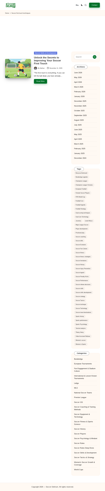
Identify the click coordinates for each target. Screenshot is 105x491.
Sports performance (81, 320)
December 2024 (80, 158)
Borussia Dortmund (81, 173)
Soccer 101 (78, 402)
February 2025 (79, 149)
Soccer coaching (81, 236)
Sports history (80, 316)
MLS (76, 388)
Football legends (80, 205)
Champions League (81, 181)
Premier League (80, 397)
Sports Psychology (81, 324)
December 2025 (80, 101)
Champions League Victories (84, 185)
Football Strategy (81, 209)
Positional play (80, 233)
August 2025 (79, 120)
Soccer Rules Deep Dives (84, 448)
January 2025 (79, 153)
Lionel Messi (88, 221)
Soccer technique (81, 304)
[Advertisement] (52, 31)
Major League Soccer (82, 225)
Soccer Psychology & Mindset (85, 438)
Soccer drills (79, 240)
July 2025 (78, 125)
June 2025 (78, 130)
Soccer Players (80, 434)
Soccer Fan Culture (81, 248)
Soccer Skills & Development (45, 53)
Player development (81, 229)
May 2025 (78, 134)
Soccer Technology (81, 308)
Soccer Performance (82, 280)
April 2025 (78, 139)
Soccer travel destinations (83, 312)
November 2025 (80, 106)
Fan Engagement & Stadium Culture (84, 370)
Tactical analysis (81, 328)
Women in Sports (81, 344)
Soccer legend (80, 272)
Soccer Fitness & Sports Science (83, 423)
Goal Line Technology (82, 217)
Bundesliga (78, 359)
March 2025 (78, 144)
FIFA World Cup (80, 197)
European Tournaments (83, 364)
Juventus (78, 221)
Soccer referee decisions (83, 284)
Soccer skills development (83, 292)
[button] (94, 5)
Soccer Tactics (80, 300)
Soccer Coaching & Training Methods (84, 408)
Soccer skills (79, 288)
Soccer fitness (80, 252)
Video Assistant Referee (83, 336)
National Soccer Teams (83, 393)
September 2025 (80, 115)
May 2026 (78, 77)
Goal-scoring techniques (83, 213)
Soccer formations (81, 260)
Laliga (76, 383)
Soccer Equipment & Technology (82, 415)
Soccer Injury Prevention (83, 268)
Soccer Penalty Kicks (82, 276)
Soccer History (80, 264)
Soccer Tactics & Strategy (84, 457)
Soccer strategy (80, 296)
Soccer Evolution (81, 244)
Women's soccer (81, 340)
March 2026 (78, 87)
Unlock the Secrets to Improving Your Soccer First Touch (47, 60)
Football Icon (79, 201)
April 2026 (78, 82)
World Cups (78, 470)
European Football (81, 189)
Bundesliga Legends (82, 177)
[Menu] (77, 5)
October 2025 (79, 111)
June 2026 (78, 73)
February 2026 (79, 92)
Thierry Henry (80, 332)
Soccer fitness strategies (83, 256)
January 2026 (79, 96)
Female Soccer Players (83, 193)
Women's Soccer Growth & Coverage (84, 463)
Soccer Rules (79, 443)
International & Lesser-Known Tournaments (85, 377)
